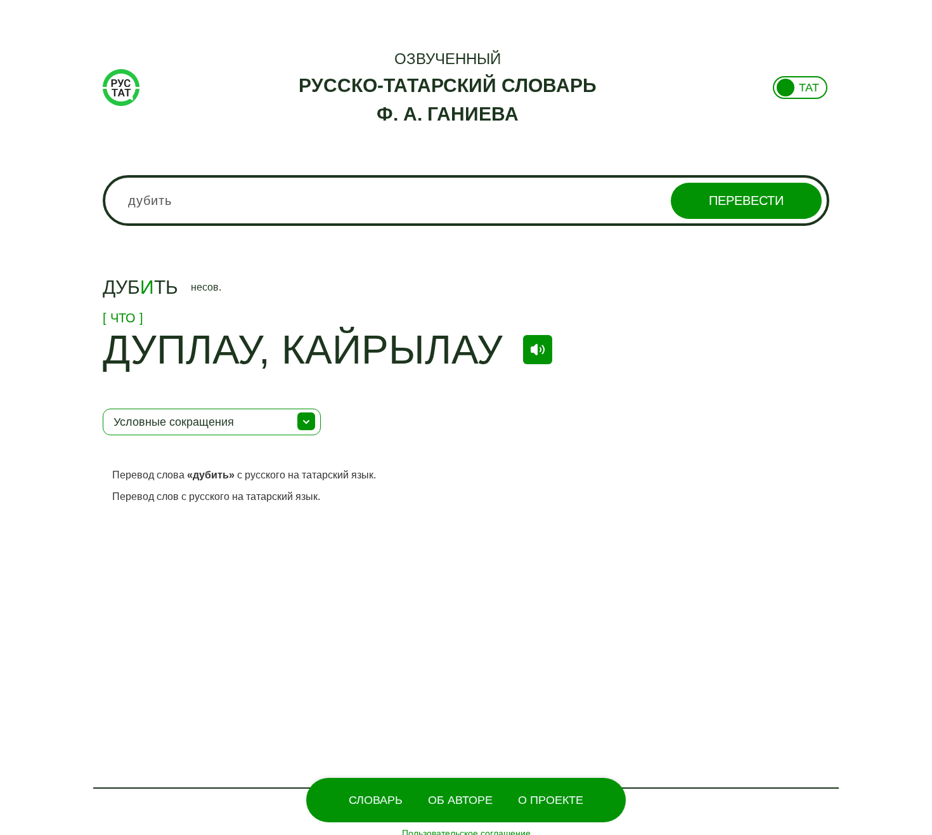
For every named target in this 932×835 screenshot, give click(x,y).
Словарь (376, 800)
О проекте (550, 800)
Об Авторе (460, 800)
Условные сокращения (173, 422)
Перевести (746, 200)
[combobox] (466, 200)
